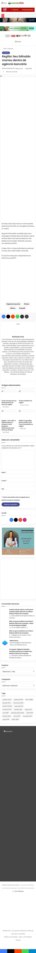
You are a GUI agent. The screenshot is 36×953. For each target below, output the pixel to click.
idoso (13, 308)
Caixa (27, 304)
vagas (6, 719)
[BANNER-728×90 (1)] (18, 35)
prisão (29, 713)
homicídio (7, 709)
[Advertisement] (18, 280)
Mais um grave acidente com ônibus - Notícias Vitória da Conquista (21, 632)
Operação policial (17, 713)
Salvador (7, 716)
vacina (16, 716)
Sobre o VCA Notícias (25, 937)
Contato (18, 940)
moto (5, 713)
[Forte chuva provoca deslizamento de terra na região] (9, 394)
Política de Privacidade (11, 937)
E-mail (4, 480)
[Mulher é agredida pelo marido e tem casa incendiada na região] (27, 414)
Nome (4, 472)
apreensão (18, 699)
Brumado (7, 703)
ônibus (15, 719)
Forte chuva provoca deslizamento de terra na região (9, 402)
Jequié (22, 308)
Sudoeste (10, 48)
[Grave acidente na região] (27, 394)
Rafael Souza (14, 640)
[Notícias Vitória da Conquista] (16, 2)
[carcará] (18, 41)
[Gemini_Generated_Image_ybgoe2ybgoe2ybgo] (18, 28)
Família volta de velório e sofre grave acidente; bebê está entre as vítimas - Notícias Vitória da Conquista (21, 611)
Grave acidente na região (25, 402)
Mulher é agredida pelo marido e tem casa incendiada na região (26, 423)
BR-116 (29, 699)
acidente (7, 699)
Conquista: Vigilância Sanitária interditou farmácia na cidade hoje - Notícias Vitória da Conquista (21, 651)
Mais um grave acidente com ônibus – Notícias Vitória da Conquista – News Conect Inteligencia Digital (21, 623)
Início (4, 48)
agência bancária (13, 304)
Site (3, 489)
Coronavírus (18, 703)
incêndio (18, 709)
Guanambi (19, 706)
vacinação (27, 716)
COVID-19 (7, 706)
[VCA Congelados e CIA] (18, 9)
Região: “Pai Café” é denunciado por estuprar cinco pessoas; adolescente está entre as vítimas (9, 425)
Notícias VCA (19, 68)
